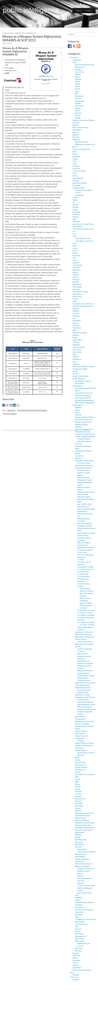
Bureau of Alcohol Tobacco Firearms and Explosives (84, 418)
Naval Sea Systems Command (86, 594)
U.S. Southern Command (86, 615)
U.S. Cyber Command (87, 625)
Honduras (76, 214)
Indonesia (76, 221)
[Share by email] (17, 405)
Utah (76, 926)
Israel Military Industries (84, 241)
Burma (75, 154)
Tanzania (78, 113)
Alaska (77, 410)
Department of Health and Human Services (84, 638)
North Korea (77, 296)
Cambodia (76, 156)
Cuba (74, 173)
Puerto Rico (77, 328)
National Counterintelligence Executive (84, 878)
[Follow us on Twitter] (74, 46)
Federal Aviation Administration (81, 732)
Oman (75, 301)
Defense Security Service (86, 492)
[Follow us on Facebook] (70, 46)
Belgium (76, 135)
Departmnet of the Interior (84, 721)
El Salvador (77, 185)
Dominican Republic (80, 183)
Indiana (77, 786)
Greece (75, 209)
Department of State (82, 695)
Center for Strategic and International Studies (83, 430)
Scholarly (76, 342)
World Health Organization (85, 402)
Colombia (76, 166)
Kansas (77, 789)
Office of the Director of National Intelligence (83, 865)
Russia (75, 337)
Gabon (77, 81)
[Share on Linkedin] (14, 405)
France (75, 200)
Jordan (75, 248)
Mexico (75, 277)
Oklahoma (78, 897)
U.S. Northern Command (86, 610)
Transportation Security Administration (85, 676)
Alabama (78, 407)
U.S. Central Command (85, 569)
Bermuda (76, 137)
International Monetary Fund (83, 229)
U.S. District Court (81, 924)
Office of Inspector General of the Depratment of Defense (85, 545)
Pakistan (76, 308)
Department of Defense (25, 33)
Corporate (76, 168)
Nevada (77, 837)
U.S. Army (80, 559)
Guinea (77, 84)
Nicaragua (76, 289)
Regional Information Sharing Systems (85, 671)
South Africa (77, 349)
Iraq (74, 233)
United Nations (78, 386)
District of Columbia (82, 724)
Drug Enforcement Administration (84, 691)
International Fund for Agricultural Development (84, 399)
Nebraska (78, 835)
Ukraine (75, 373)
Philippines (77, 320)
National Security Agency (86, 533)
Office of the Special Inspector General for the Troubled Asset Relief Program (86, 710)
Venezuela (76, 960)
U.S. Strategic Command (85, 622)
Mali (76, 93)
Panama (75, 313)
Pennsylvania (80, 907)
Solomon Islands (79, 347)
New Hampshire (80, 839)
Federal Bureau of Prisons (84, 743)
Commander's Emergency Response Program (32, 410)
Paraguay (76, 316)
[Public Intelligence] (31, 10)
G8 (74, 202)
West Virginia (80, 938)
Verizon (75, 963)
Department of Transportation (80, 717)
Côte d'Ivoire (79, 72)
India (74, 219)
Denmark (76, 180)
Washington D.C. (81, 936)
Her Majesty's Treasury (83, 381)
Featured (76, 975)
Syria (74, 361)
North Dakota (80, 856)
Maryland (78, 796)
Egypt (77, 77)
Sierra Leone (79, 106)
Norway (75, 299)
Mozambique (79, 101)
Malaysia (76, 275)
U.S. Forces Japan (83, 576)
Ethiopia (78, 79)
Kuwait (75, 253)
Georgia (75, 204)
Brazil (75, 151)
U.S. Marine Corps (83, 584)
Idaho (77, 782)
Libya (77, 91)
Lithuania (76, 267)
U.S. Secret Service (83, 680)
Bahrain (75, 125)
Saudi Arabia (77, 340)
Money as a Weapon (9, 414)
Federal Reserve (80, 750)
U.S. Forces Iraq (82, 574)
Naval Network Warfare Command (86, 589)
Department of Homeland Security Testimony (84, 656)
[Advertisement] (45, 425)
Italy (74, 243)
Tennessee (78, 914)
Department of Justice (83, 687)
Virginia (78, 931)
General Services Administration (81, 768)
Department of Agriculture (84, 460)
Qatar (75, 330)
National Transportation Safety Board (83, 831)
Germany (76, 207)
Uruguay (76, 953)
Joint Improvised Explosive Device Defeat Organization (86, 508)
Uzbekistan (77, 955)
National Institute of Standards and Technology (84, 821)
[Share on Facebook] (3, 405)
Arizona (77, 412)
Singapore (76, 345)
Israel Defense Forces (82, 238)
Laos (74, 258)
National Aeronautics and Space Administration (84, 814)
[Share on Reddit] (10, 405)
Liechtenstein (77, 265)
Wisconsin (78, 948)
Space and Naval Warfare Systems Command (86, 605)
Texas (77, 917)
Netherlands (77, 284)
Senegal (78, 103)
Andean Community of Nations (84, 120)
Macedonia (76, 270)
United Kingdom (79, 378)
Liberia (77, 89)
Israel (74, 236)
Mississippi (79, 806)
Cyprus (75, 176)
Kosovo (75, 250)
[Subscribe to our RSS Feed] (78, 46)
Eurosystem (79, 195)
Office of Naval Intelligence (85, 599)
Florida (77, 760)
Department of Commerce (84, 465)
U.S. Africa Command (84, 550)
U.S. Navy (80, 586)
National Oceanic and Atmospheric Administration (85, 826)
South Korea (77, 352)
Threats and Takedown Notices (84, 366)
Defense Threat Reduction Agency (83, 495)
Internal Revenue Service (86, 704)
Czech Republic (78, 178)
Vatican (75, 958)
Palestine (76, 311)
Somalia (78, 108)
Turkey (75, 371)
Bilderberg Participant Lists (85, 144)
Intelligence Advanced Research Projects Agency (85, 870)
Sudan (77, 110)
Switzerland (77, 359)
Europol (78, 193)
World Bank (77, 967)
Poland (75, 323)
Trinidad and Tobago (80, 369)
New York (78, 847)
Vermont (78, 929)
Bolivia (75, 147)
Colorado (78, 444)
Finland (75, 197)
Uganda (78, 118)
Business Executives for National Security (83, 423)
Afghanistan (8, 33)
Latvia (75, 260)
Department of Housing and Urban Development (85, 684)
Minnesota (79, 803)
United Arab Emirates (80, 376)
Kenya (77, 86)
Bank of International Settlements (80, 128)
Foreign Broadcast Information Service (84, 440)
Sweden (75, 357)
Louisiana (78, 794)
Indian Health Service (85, 642)
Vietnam (76, 965)
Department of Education (84, 632)
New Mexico (79, 844)
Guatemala (76, 212)
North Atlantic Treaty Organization (80, 292)
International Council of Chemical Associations (83, 394)
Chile (74, 161)
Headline (76, 979)
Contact (88, 10)
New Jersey (79, 842)
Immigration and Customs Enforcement (85, 662)
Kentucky (78, 791)
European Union (78, 188)
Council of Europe (79, 171)
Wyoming (78, 951)
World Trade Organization (82, 970)
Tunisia (77, 115)
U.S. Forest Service (83, 463)
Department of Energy (83, 634)
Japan (75, 246)
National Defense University (83, 519)
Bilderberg (76, 139)
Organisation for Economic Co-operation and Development (84, 305)
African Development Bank (84, 64)
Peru (74, 318)
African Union (80, 67)
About (79, 10)
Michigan (76, 279)
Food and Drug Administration (80, 763)
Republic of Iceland (80, 333)
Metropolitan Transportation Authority (86, 850)
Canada (75, 159)
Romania (76, 335)
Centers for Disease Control (85, 434)
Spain (75, 354)
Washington (79, 934)
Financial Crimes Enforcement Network (85, 700)
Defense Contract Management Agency (85, 478)
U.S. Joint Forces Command (83, 580)
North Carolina (80, 854)
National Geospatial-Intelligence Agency (84, 524)
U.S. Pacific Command (85, 613)
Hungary (76, 217)
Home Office (79, 383)
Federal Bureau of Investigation (81, 737)
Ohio (77, 895)
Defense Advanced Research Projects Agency (84, 472)
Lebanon (76, 262)
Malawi (75, 272)
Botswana (78, 69)
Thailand (76, 364)
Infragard (80, 740)
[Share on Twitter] (7, 405)
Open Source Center (84, 893)
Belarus (75, 132)
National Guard (80, 818)
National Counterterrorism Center (86, 884)
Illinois (77, 784)
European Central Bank (83, 190)
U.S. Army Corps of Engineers (83, 563)
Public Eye (74, 977)
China (75, 164)
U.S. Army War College (85, 567)
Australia (76, 122)
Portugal (76, 325)
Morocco (78, 98)
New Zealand (77, 287)
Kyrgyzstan (77, 255)
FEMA (77, 757)
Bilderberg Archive (81, 142)
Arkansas (78, 415)
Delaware (78, 458)
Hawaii (77, 779)
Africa (75, 62)
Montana (78, 811)
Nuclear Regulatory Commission (82, 860)
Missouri (78, 808)
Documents (74, 57)
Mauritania (79, 96)
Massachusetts (80, 798)
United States (77, 405)
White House (79, 941)
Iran (74, 231)
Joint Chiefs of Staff (84, 504)
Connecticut (79, 456)
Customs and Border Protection (84, 650)
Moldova (76, 282)
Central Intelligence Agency (85, 436)
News (72, 972)
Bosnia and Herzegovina (81, 149)
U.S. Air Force (82, 552)
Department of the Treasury (85, 697)
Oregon (77, 900)
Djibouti (78, 74)
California (78, 427)
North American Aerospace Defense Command (84, 537)
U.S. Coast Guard (83, 571)
